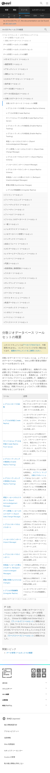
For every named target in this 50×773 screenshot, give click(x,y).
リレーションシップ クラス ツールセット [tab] (21, 278)
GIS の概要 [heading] (5, 694)
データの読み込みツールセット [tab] (17, 94)
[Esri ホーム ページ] (6, 3)
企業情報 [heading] (5, 700)
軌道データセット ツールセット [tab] (17, 303)
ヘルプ (14, 15)
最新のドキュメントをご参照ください (26, 351)
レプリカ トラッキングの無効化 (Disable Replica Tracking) (24, 127)
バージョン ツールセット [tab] (15, 317)
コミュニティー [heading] (7, 688)
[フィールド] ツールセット (23, 621)
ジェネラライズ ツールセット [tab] (16, 229)
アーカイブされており (31, 345)
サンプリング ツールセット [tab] (15, 283)
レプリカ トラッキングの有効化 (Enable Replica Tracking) (23, 135)
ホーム (3, 15)
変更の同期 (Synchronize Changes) (19, 185)
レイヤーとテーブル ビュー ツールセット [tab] (21, 254)
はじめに (9, 15)
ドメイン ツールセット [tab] (14, 195)
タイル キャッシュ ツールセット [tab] (17, 298)
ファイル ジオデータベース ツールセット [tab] (21, 219)
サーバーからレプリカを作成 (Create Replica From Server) (24, 119)
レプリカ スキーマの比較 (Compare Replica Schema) (25, 108)
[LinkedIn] (44, 671)
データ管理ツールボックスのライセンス (18, 50)
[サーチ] (46, 29)
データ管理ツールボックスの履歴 (15, 54)
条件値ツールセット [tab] (13, 84)
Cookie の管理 (9, 757)
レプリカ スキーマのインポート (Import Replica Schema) (23, 171)
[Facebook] (33, 671)
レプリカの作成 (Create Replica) (18, 113)
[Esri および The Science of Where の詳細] (7, 674)
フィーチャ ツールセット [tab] (15, 210)
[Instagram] (39, 675)
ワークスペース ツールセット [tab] (16, 322)
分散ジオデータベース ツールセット (18, 41)
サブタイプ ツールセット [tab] (15, 288)
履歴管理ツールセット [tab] (13, 64)
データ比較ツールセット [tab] (14, 89)
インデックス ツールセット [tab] (15, 239)
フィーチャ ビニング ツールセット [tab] (18, 200)
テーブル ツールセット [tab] (14, 293)
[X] (39, 671)
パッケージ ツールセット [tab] (15, 258)
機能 (14, 10)
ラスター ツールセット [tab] (14, 273)
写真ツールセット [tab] (12, 263)
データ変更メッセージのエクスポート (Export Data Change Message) (24, 150)
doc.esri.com (10, 24)
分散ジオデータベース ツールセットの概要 (21, 103)
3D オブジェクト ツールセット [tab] (17, 59)
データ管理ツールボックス (14, 38)
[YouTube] (44, 675)
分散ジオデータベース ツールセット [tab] (19, 99)
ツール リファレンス (19, 15)
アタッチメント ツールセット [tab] (16, 69)
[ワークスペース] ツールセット (21, 636)
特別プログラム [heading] (7, 705)
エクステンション (38, 10)
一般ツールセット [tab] (12, 224)
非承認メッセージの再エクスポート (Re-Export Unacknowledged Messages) (23, 178)
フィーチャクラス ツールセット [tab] (17, 205)
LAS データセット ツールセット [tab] (17, 249)
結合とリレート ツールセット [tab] (16, 244)
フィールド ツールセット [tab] (15, 214)
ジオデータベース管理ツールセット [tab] (19, 234)
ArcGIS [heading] (4, 683)
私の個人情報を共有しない (14, 763)
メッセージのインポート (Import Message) (21, 165)
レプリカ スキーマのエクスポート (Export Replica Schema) (24, 158)
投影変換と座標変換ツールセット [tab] (18, 268)
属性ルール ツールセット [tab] (15, 74)
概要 (6, 10)
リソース (24, 10)
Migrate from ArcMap (43, 15)
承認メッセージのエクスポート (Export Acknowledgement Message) (20, 142)
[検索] (41, 3)
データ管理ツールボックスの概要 (15, 45)
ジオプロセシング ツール (29, 35)
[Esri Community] (33, 675)
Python (27, 16)
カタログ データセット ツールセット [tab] (19, 79)
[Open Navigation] (47, 3)
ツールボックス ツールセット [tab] (16, 308)
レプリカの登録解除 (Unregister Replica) (21, 190)
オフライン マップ (40, 472)
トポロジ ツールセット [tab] (14, 312)
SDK (35, 16)
